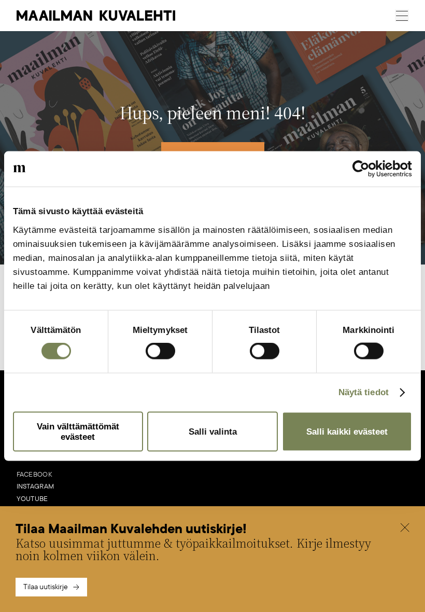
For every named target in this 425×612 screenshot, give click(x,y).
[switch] (160, 351)
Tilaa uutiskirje (45, 587)
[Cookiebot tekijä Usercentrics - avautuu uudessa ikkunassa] (366, 168)
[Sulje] (405, 529)
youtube (32, 499)
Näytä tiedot (363, 392)
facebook (34, 474)
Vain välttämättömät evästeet (78, 431)
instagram (35, 486)
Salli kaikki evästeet (347, 432)
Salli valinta (213, 432)
